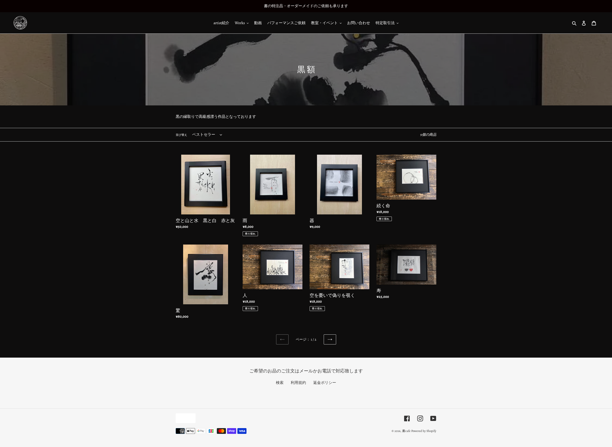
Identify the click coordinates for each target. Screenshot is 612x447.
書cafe (406, 431)
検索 (280, 382)
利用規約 (298, 382)
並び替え (181, 135)
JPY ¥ (184, 418)
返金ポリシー (324, 382)
